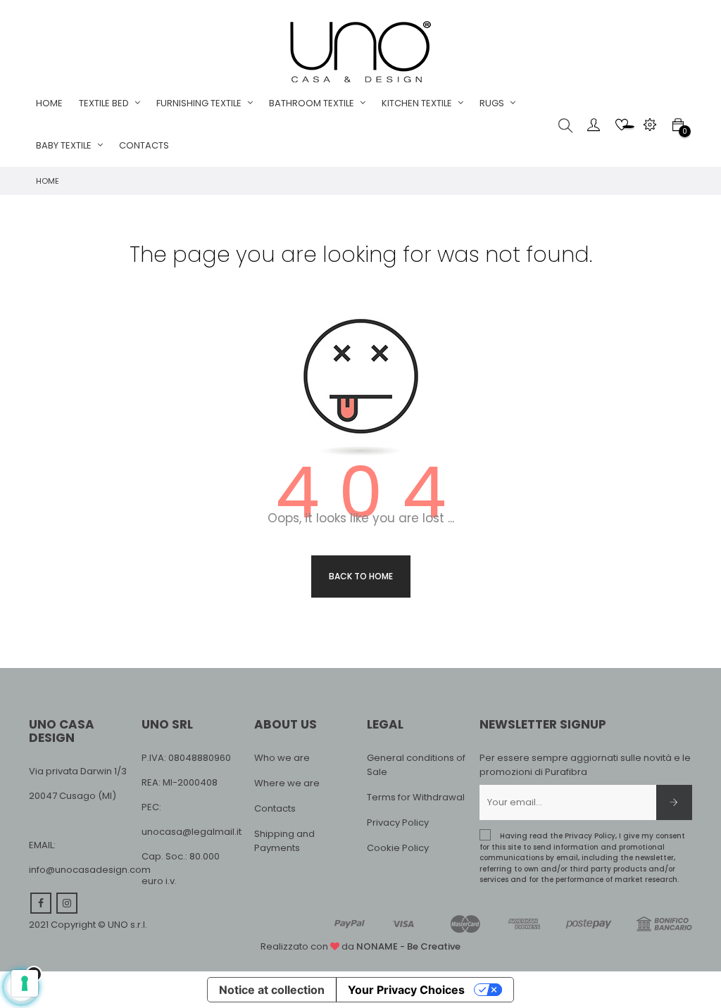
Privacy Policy (398, 822)
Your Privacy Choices (406, 990)
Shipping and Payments (284, 841)
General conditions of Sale (416, 765)
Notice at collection (272, 990)
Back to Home (361, 576)
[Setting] (650, 124)
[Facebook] (41, 903)
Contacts (275, 808)
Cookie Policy (398, 848)
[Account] (593, 124)
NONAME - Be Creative (408, 946)
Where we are (287, 783)
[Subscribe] (674, 802)
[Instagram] (67, 903)
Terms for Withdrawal (416, 797)
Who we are (282, 757)
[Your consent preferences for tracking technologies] (24, 983)
